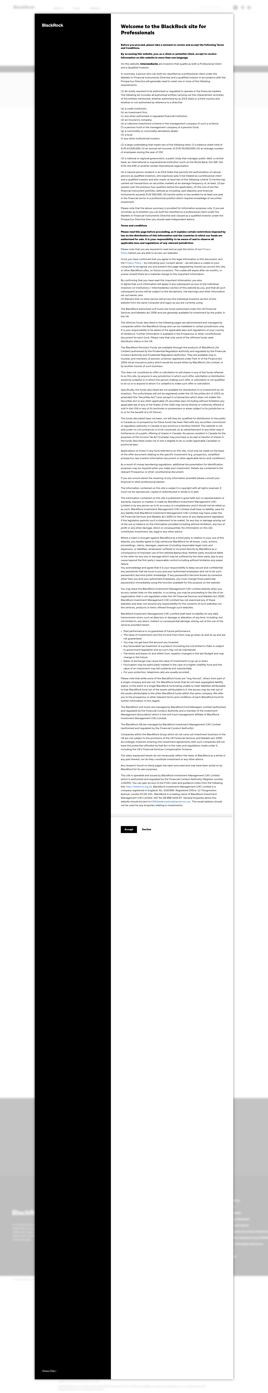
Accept (129, 829)
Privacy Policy (133, 263)
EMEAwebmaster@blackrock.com (171, 802)
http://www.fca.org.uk (139, 787)
